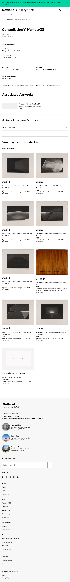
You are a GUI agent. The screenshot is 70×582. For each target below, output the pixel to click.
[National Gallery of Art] (35, 405)
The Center (5, 546)
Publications (6, 564)
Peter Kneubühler (7, 55)
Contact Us (5, 494)
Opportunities (6, 530)
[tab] (8, 148)
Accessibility (6, 514)
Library (4, 553)
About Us (5, 487)
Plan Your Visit (6, 503)
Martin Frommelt (7, 49)
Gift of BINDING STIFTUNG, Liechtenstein (49, 70)
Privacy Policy (5, 578)
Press (3, 490)
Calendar (5, 506)
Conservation (6, 549)
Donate (4, 526)
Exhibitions (5, 517)
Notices (4, 575)
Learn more (5, 4)
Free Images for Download (10, 538)
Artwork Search (7, 542)
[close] (67, 2)
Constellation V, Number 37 (29, 104)
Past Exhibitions (7, 560)
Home (4, 19)
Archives (5, 556)
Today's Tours (6, 510)
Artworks (10, 19)
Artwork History (8, 127)
